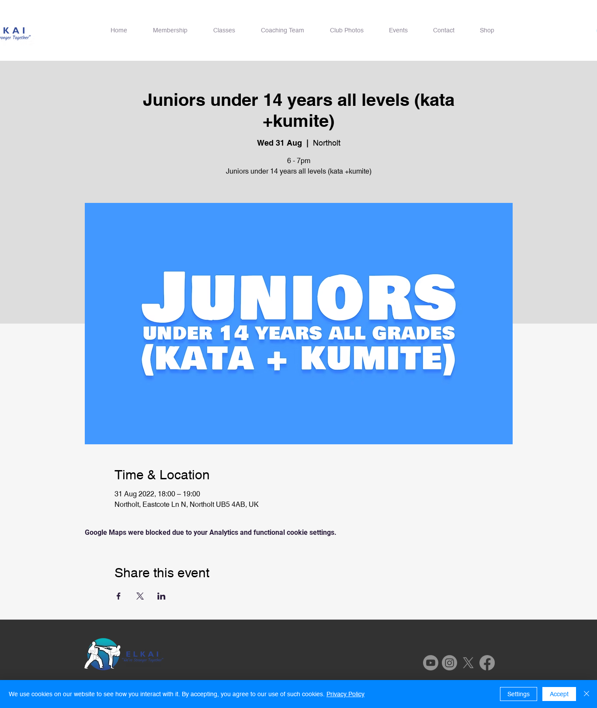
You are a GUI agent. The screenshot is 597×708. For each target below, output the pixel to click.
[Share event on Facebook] (119, 596)
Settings (518, 694)
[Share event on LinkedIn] (161, 596)
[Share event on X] (140, 596)
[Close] (586, 694)
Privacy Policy (345, 694)
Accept (559, 694)
